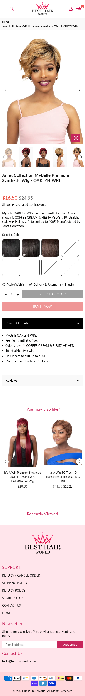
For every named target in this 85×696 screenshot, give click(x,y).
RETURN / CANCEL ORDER (21, 575)
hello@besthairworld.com (19, 661)
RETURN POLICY (14, 590)
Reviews (11, 380)
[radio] (11, 248)
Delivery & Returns (45, 284)
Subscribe (70, 644)
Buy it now (42, 306)
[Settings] (71, 8)
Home (5, 21)
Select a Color (11, 235)
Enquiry (69, 284)
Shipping (8, 204)
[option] (42, 90)
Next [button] (79, 90)
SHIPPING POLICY (14, 583)
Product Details (17, 323)
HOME (7, 613)
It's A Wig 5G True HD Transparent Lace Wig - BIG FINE (63, 477)
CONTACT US (11, 605)
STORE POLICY (12, 598)
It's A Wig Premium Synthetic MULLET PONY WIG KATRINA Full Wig (22, 477)
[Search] (11, 8)
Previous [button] (5, 90)
